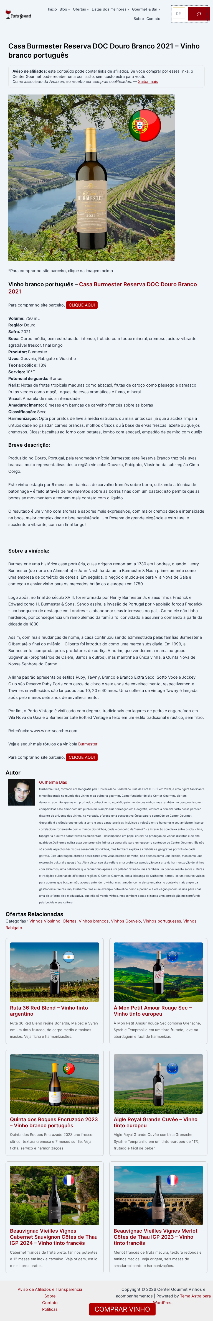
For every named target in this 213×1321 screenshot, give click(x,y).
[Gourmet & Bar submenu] (159, 9)
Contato (50, 1302)
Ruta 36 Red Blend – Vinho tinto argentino (49, 1011)
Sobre (49, 1296)
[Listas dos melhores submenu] (128, 9)
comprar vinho (122, 1309)
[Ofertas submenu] (88, 9)
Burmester (87, 744)
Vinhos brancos (94, 921)
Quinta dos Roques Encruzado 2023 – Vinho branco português (54, 1122)
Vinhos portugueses (162, 921)
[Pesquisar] (199, 14)
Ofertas (70, 921)
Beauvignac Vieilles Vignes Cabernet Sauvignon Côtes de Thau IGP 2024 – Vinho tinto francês (54, 1237)
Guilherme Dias (53, 782)
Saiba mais (148, 81)
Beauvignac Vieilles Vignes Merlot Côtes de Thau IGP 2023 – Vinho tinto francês (155, 1237)
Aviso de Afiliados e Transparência (50, 1289)
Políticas (50, 1309)
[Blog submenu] (69, 9)
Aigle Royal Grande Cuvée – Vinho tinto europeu (155, 1122)
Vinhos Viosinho (44, 921)
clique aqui (82, 305)
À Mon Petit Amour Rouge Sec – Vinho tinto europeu (153, 1011)
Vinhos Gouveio (126, 921)
